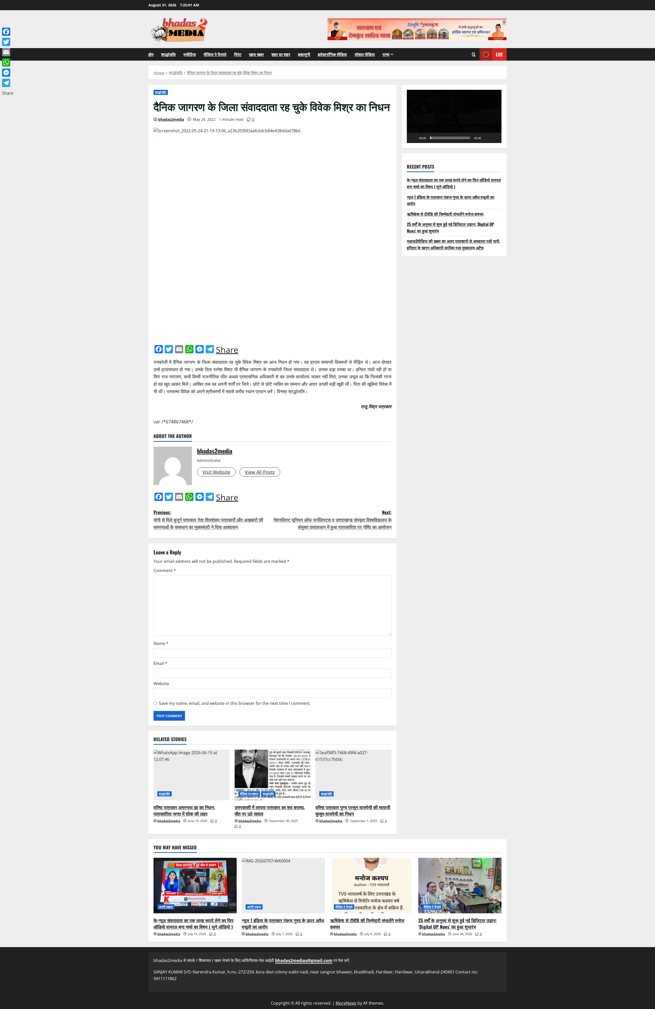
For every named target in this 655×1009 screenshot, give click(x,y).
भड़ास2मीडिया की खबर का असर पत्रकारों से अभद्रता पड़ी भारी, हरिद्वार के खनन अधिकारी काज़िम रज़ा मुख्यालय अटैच (453, 244)
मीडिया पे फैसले (215, 54)
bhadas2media (171, 119)
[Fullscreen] (494, 137)
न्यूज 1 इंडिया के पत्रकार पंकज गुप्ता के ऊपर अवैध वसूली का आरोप (283, 923)
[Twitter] (7, 42)
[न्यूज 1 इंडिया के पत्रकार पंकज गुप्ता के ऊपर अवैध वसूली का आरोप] (283, 885)
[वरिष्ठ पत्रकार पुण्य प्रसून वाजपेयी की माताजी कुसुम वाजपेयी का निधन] (353, 775)
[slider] (450, 138)
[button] (454, 116)
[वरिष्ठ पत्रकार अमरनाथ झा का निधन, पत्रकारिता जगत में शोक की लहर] (192, 775)
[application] (454, 116)
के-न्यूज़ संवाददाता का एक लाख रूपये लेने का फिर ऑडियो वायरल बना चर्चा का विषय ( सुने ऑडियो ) (454, 183)
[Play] (413, 137)
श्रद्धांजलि (168, 54)
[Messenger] (7, 73)
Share (227, 350)
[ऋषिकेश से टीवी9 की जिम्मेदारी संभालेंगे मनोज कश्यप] (371, 885)
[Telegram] (7, 83)
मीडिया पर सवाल (249, 794)
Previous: (208, 519)
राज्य (386, 54)
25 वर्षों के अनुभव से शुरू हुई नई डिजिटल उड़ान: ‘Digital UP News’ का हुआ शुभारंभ (457, 923)
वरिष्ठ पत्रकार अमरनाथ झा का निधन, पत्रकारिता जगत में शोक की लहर (184, 810)
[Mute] (486, 137)
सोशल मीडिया (365, 54)
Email (160, 663)
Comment (165, 570)
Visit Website (216, 472)
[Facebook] (7, 32)
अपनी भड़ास (166, 907)
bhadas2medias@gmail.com (303, 960)
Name (161, 643)
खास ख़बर (256, 54)
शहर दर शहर (280, 54)
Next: (332, 519)
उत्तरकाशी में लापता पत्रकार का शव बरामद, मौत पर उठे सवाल (270, 810)
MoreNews (346, 1003)
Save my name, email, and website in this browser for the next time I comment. (235, 703)
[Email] (7, 52)
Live (499, 54)
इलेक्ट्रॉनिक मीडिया (332, 54)
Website (161, 683)
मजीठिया (189, 54)
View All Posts (260, 472)
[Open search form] (474, 54)
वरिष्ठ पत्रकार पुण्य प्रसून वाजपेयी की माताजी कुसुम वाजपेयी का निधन (352, 810)
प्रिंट (237, 54)
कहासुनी (304, 54)
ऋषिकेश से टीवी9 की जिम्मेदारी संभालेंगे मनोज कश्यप (445, 214)
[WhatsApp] (7, 62)
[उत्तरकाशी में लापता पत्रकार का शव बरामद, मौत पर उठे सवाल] (273, 775)
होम (151, 54)
